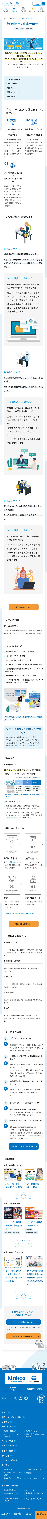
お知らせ (5, 1456)
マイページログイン (36, 3)
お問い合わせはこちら (22, 607)
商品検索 (5, 11)
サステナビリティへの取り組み (12, 1474)
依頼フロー (11, 96)
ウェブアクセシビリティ (12, 1478)
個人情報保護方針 (10, 1490)
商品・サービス (14, 18)
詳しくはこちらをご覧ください (26, 745)
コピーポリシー (31, 1490)
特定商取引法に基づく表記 (35, 1494)
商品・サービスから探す (12, 1417)
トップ (4, 1413)
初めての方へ (32, 11)
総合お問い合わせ (34, 1389)
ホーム (5, 18)
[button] (17, 1196)
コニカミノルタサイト (34, 1478)
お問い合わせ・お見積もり (22, 1336)
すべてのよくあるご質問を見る (23, 1146)
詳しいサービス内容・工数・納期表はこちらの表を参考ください (23, 795)
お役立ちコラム (8, 1445)
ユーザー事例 (7, 1441)
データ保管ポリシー (11, 1493)
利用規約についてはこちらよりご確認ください (19, 913)
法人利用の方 (31, 1431)
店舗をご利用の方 (10, 1431)
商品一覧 (14, 11)
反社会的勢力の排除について (12, 1500)
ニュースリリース (32, 1469)
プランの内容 (12, 83)
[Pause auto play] (23, 1196)
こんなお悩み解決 (13, 79)
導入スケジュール (13, 92)
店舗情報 (23, 11)
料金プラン (11, 88)
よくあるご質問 (8, 1460)
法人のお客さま (42, 11)
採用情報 (29, 1473)
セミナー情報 (7, 1451)
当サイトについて (32, 1499)
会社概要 (7, 1469)
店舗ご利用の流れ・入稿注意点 (35, 1435)
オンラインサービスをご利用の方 (12, 1435)
